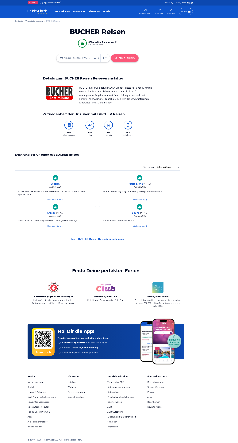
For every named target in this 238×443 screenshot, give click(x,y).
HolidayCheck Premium (39, 412)
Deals (32, 3)
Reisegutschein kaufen (38, 407)
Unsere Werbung (155, 387)
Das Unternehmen (156, 382)
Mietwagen (94, 11)
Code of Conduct (75, 397)
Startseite (19, 21)
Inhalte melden (35, 427)
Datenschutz (113, 392)
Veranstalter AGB (115, 382)
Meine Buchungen (36, 382)
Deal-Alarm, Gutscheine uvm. (42, 397)
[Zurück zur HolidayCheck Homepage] (37, 12)
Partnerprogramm (76, 392)
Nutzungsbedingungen (118, 387)
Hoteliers (71, 382)
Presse (150, 392)
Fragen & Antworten (37, 392)
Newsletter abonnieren (38, 402)
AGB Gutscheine (115, 412)
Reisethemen (153, 402)
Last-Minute (79, 11)
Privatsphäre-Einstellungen (120, 397)
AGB (109, 407)
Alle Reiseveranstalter (38, 422)
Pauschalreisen (62, 11)
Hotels (106, 11)
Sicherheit (112, 422)
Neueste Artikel (154, 407)
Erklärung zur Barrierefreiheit (121, 417)
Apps (30, 417)
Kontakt (166, 3)
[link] (145, 11)
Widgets (71, 387)
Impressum (112, 427)
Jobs (149, 397)
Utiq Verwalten (114, 402)
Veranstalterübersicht (34, 21)
